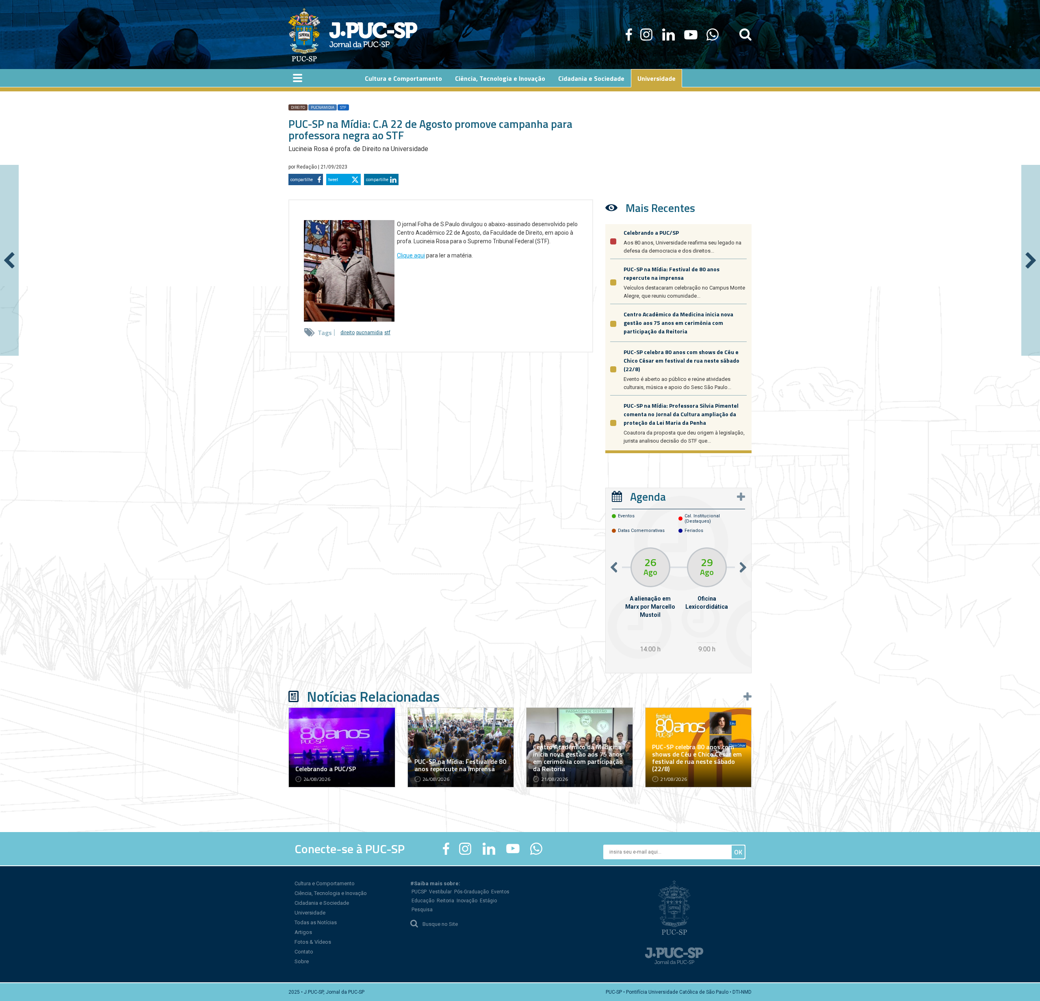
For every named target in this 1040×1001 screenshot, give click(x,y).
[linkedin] (668, 34)
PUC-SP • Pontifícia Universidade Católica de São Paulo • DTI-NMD (679, 992)
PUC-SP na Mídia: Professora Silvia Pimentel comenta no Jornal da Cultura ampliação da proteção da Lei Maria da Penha (681, 414)
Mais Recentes (660, 207)
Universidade (310, 913)
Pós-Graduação (471, 892)
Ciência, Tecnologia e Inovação (331, 893)
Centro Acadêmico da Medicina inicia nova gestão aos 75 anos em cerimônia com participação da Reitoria (678, 322)
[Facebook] (629, 34)
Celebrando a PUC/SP (651, 232)
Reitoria (445, 901)
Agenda (648, 496)
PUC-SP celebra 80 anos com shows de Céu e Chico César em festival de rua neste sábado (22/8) (681, 360)
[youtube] (691, 34)
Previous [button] (614, 567)
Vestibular (440, 892)
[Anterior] (9, 260)
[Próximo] (1030, 260)
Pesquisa (422, 909)
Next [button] (743, 567)
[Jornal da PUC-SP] (353, 34)
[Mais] (741, 497)
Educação (423, 901)
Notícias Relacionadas (373, 696)
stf (343, 107)
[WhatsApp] (712, 34)
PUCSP (419, 892)
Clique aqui (411, 255)
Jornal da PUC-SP (373, 35)
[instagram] (646, 34)
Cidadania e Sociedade (322, 903)
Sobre (302, 961)
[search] (745, 34)
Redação (307, 167)
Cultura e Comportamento (325, 883)
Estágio (488, 901)
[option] (650, 601)
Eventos (500, 892)
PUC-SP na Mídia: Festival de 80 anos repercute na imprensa (671, 273)
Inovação (467, 901)
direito (298, 107)
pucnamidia (322, 107)
